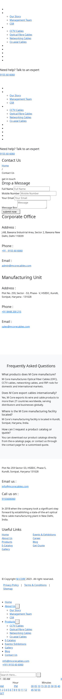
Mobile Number (11, 193)
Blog (7, 56)
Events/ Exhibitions (15, 49)
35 (55, 686)
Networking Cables (20, 38)
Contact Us (11, 60)
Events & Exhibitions (44, 534)
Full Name (7, 189)
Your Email (8, 198)
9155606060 (8, 499)
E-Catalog (10, 45)
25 (49, 686)
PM (16, 686)
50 (35, 690)
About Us (10, 12)
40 (58, 686)
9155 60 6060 (7, 74)
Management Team (21, 20)
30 (52, 686)
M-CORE (21, 579)
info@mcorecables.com (15, 486)
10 (19, 690)
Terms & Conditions (35, 585)
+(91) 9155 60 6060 (12, 664)
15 (42, 686)
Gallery (9, 53)
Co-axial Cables (18, 42)
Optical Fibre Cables (21, 34)
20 (45, 686)
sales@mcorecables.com (16, 326)
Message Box (9, 207)
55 (39, 690)
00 (32, 686)
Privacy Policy (11, 585)
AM (2, 686)
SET (2, 693)
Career (36, 538)
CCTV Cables (17, 31)
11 (22, 690)
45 (32, 690)
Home (8, 9)
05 (35, 686)
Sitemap (8, 588)
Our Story (15, 16)
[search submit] (39, 675)
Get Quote (39, 545)
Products (10, 27)
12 (25, 690)
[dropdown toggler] (17, 606)
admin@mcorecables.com (16, 265)
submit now (10, 211)
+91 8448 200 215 (11, 311)
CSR (12, 23)
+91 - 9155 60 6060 (12, 250)
